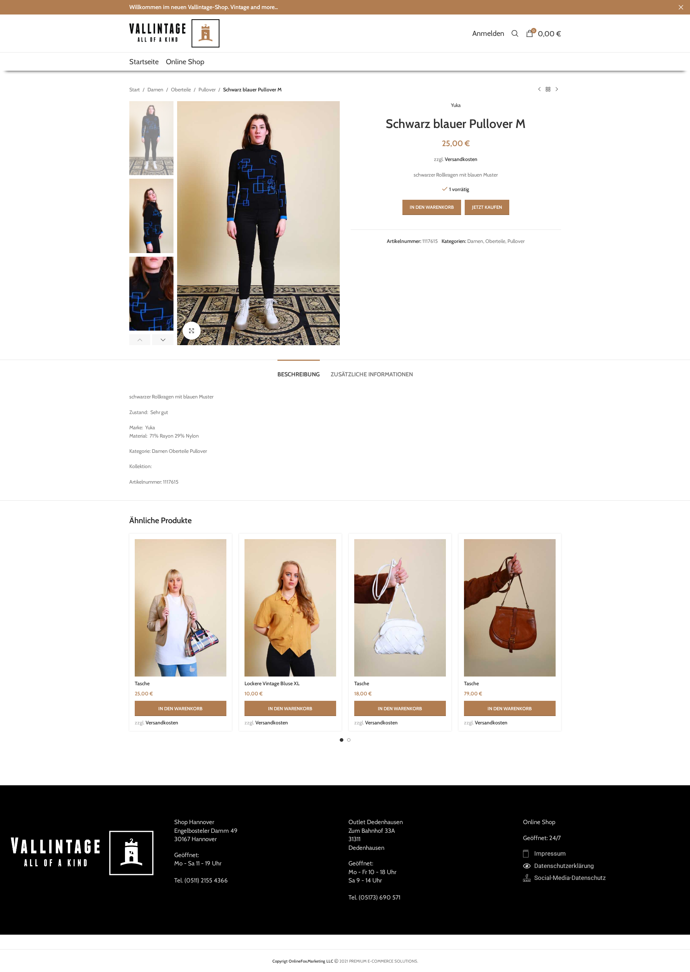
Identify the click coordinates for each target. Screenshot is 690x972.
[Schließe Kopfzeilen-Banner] (681, 7)
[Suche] (515, 33)
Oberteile (181, 89)
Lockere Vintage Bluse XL (272, 683)
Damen (155, 89)
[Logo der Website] (174, 32)
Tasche (142, 683)
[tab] (298, 371)
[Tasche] (180, 608)
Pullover (207, 89)
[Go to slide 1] (341, 740)
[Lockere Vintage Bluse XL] (290, 608)
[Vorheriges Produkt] (539, 89)
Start (134, 89)
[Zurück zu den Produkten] (548, 89)
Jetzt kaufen (487, 207)
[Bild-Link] (83, 852)
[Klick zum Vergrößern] (192, 331)
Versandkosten (461, 159)
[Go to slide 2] (349, 740)
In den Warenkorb (432, 207)
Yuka (456, 105)
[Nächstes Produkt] (556, 89)
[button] (140, 339)
